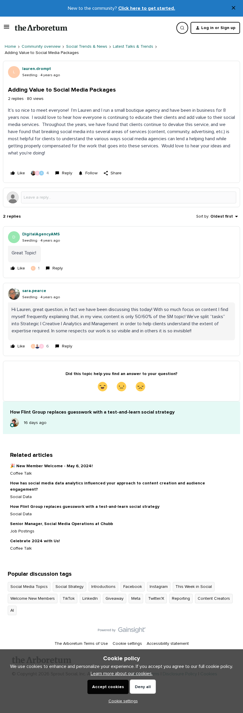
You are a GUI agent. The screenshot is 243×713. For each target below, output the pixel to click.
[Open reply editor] (121, 197)
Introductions (103, 587)
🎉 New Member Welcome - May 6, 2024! (51, 466)
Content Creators (214, 598)
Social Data (21, 497)
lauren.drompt (36, 69)
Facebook (132, 587)
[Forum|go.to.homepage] (41, 28)
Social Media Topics (29, 587)
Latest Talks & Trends (133, 46)
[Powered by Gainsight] (122, 631)
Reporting (181, 598)
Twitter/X (156, 598)
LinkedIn (90, 598)
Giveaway (114, 598)
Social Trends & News (86, 46)
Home (10, 46)
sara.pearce (34, 291)
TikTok (69, 598)
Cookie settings (127, 644)
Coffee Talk (21, 473)
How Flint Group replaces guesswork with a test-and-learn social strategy (84, 507)
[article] (121, 252)
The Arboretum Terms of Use (81, 644)
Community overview (41, 46)
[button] (6, 29)
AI (12, 610)
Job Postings (22, 531)
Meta (135, 598)
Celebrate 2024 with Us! (35, 541)
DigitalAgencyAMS (41, 234)
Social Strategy (69, 587)
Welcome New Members (32, 598)
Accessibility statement (168, 644)
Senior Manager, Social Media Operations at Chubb (61, 524)
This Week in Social (193, 587)
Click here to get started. (146, 8)
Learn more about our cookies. (122, 673)
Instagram (159, 587)
